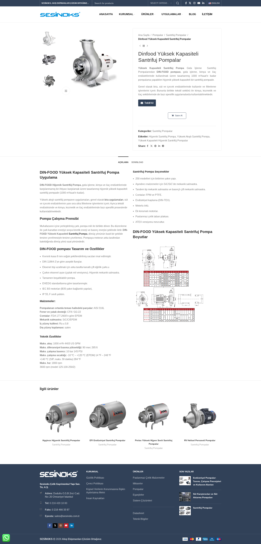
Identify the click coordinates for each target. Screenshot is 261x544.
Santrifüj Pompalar (202, 508)
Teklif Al (148, 103)
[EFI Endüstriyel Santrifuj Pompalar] (107, 415)
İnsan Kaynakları (95, 498)
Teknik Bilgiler (140, 519)
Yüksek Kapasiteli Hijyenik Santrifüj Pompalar (163, 140)
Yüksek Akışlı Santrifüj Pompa (193, 136)
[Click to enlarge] (66, 91)
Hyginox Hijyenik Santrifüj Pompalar (61, 440)
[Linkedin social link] (203, 3)
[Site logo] (60, 14)
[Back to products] (144, 46)
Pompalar (158, 35)
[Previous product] (140, 46)
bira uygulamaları (114, 199)
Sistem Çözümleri (142, 500)
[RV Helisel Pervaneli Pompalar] (199, 415)
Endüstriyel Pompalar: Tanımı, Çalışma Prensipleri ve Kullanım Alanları (207, 481)
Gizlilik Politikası (95, 477)
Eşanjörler (138, 494)
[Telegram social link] (163, 146)
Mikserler (138, 483)
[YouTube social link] (198, 3)
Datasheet (138, 513)
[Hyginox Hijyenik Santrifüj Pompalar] (61, 415)
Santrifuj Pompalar (176, 35)
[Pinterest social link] (155, 146)
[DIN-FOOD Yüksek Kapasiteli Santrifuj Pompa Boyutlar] (170, 284)
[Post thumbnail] (185, 482)
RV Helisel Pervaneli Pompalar (199, 440)
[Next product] (147, 46)
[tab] (123, 160)
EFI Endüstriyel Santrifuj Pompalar (107, 440)
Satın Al (178, 115)
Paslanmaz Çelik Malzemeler (149, 477)
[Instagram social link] (194, 3)
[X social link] (190, 3)
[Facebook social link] (186, 3)
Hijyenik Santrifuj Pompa (162, 136)
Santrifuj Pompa (78, 234)
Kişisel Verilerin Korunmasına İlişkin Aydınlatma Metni (105, 491)
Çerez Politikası (94, 483)
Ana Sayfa (143, 35)
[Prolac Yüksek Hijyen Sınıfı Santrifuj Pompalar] (153, 415)
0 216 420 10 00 (58, 503)
